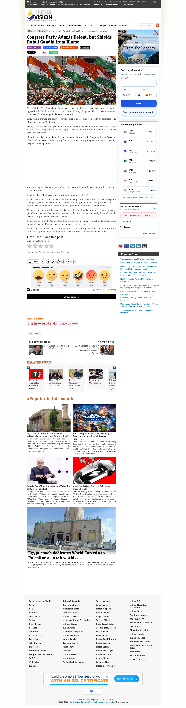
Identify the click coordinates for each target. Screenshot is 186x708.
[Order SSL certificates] (93, 684)
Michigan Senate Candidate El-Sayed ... (115, 384)
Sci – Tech (89, 25)
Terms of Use (99, 700)
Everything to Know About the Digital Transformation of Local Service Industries (92, 436)
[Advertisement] (111, 15)
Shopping (53, 4)
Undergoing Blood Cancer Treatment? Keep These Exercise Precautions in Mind (139, 305)
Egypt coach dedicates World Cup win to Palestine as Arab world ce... (66, 555)
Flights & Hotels (67, 4)
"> (59, 53)
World (41, 25)
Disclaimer (89, 700)
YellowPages (128, 4)
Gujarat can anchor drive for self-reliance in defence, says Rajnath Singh (48, 435)
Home (30, 31)
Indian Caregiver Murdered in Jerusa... (74, 384)
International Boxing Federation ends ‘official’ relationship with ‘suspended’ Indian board (139, 286)
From (123, 90)
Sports (63, 25)
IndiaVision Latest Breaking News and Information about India (91, 702)
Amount (124, 78)
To (144, 90)
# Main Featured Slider (42, 323)
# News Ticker (69, 323)
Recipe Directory (112, 4)
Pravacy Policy (78, 700)
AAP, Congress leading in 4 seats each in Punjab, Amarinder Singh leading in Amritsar (87, 349)
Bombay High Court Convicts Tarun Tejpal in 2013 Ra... (135, 2)
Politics (112, 25)
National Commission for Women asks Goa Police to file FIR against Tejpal (138, 267)
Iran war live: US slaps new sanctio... (95, 383)
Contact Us (109, 700)
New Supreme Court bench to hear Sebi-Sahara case (57, 347)
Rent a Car (98, 4)
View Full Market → (150, 234)
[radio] (29, 246)
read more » (38, 451)
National (32, 25)
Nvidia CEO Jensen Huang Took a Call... (55, 383)
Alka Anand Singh (70, 48)
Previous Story (41, 342)
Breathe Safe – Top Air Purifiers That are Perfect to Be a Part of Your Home (137, 274)
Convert (138, 103)
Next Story (104, 342)
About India (32, 4)
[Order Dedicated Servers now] (138, 63)
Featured (123, 25)
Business (51, 25)
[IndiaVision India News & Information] (42, 15)
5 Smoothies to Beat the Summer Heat (137, 259)
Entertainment (75, 25)
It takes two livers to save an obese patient (138, 263)
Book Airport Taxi (83, 4)
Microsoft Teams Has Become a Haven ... (34, 384)
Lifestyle (102, 25)
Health (43, 4)
